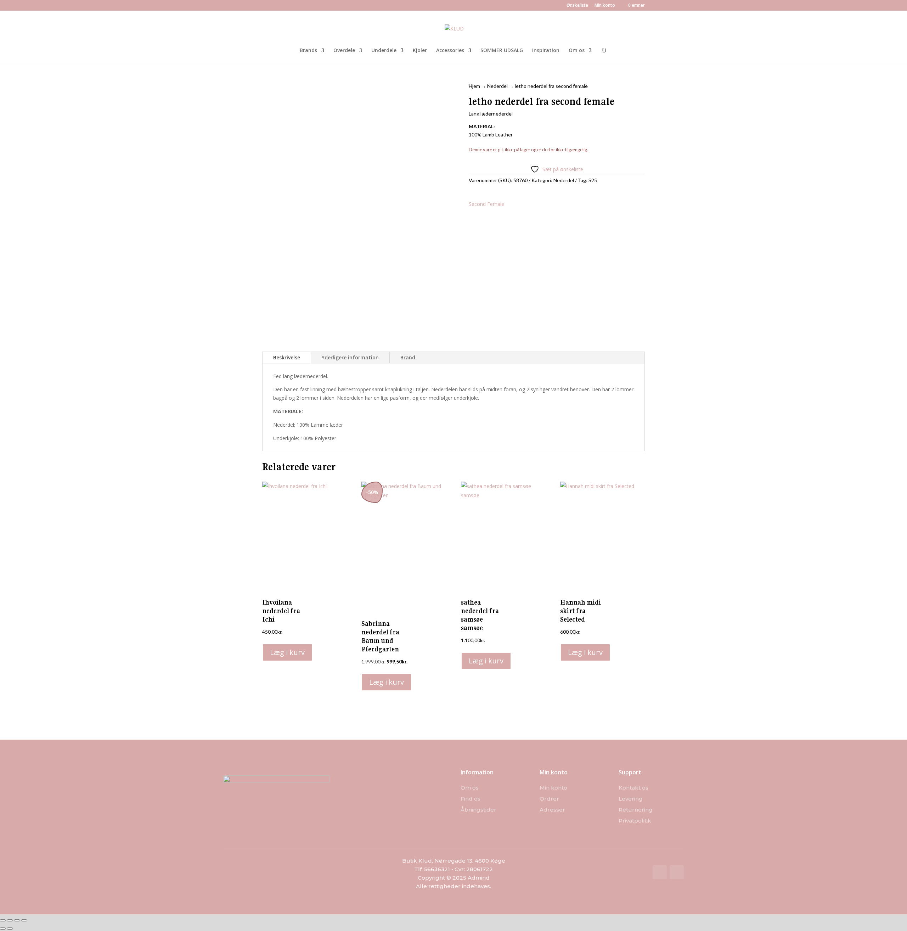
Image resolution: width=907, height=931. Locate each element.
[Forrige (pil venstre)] (3, 928)
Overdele (344, 51)
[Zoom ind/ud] (3, 920)
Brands (308, 51)
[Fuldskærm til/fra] (10, 920)
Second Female (486, 204)
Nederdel (497, 86)
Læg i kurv (287, 652)
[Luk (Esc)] (24, 920)
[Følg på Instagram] (677, 872)
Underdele (383, 51)
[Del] (17, 920)
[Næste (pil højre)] (10, 928)
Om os (577, 51)
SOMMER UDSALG (501, 51)
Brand (407, 357)
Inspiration (545, 51)
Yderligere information (350, 357)
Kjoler (420, 51)
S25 (592, 180)
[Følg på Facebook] (660, 872)
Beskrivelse (286, 357)
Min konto (605, 5)
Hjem (474, 86)
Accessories (450, 51)
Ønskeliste (577, 5)
